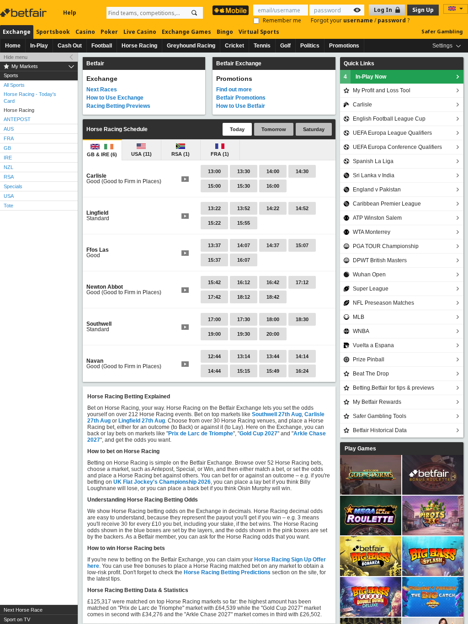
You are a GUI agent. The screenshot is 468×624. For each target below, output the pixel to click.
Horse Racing (139, 45)
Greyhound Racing (191, 45)
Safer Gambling (442, 31)
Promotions (344, 45)
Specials (13, 186)
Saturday (313, 129)
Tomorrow (273, 129)
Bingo (225, 32)
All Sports (14, 85)
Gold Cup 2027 (258, 433)
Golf (285, 45)
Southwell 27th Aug (277, 414)
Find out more (234, 89)
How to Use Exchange (115, 98)
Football (101, 45)
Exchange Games (186, 32)
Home (13, 45)
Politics (309, 45)
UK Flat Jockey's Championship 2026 (162, 482)
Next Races (101, 89)
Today (237, 129)
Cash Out (70, 45)
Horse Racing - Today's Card (30, 97)
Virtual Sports (259, 32)
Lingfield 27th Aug (141, 421)
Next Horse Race (23, 610)
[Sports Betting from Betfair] (231, 10)
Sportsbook (53, 32)
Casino (85, 32)
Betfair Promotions (241, 98)
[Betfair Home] (24, 13)
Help (69, 12)
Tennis (262, 45)
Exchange (17, 32)
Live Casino (139, 32)
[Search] (194, 12)
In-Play (39, 45)
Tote (8, 205)
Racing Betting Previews (118, 106)
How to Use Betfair (240, 106)
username (358, 20)
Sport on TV (17, 619)
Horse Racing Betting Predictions (227, 572)
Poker (109, 32)
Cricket (234, 45)
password (392, 20)
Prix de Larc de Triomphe (200, 433)
